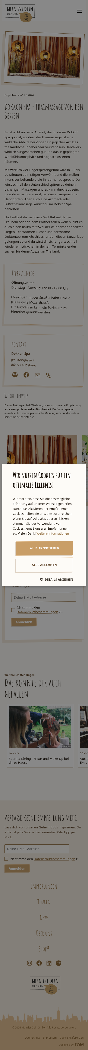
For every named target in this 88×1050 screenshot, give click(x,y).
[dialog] (44, 525)
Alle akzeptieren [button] (44, 548)
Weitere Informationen (53, 533)
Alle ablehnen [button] (44, 565)
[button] (56, 579)
